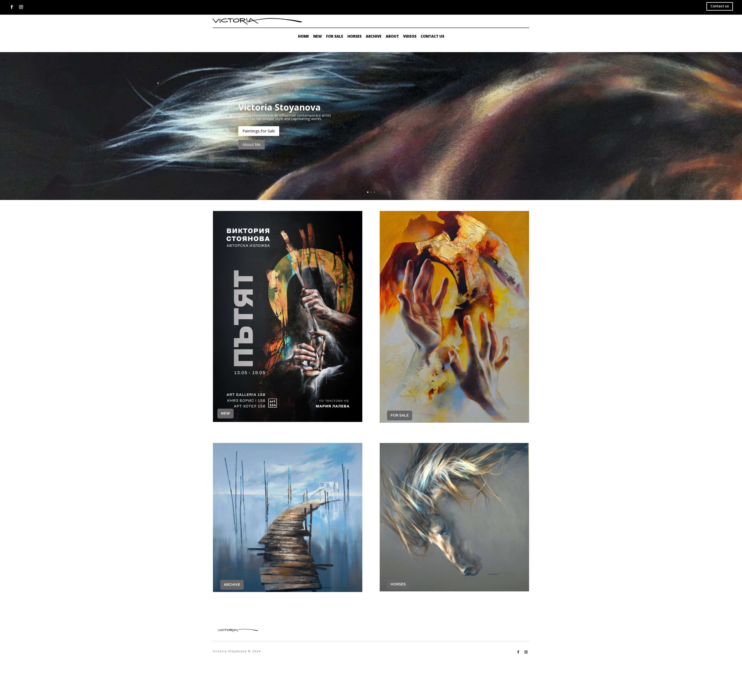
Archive (373, 37)
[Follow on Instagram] (21, 7)
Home (303, 37)
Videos (409, 37)
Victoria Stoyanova (279, 107)
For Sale (334, 37)
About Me (251, 144)
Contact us (720, 6)
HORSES (398, 584)
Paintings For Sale (259, 131)
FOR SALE (400, 415)
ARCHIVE (232, 585)
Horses (354, 37)
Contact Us (432, 37)
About (392, 37)
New (317, 37)
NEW (225, 413)
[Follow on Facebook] (12, 7)
